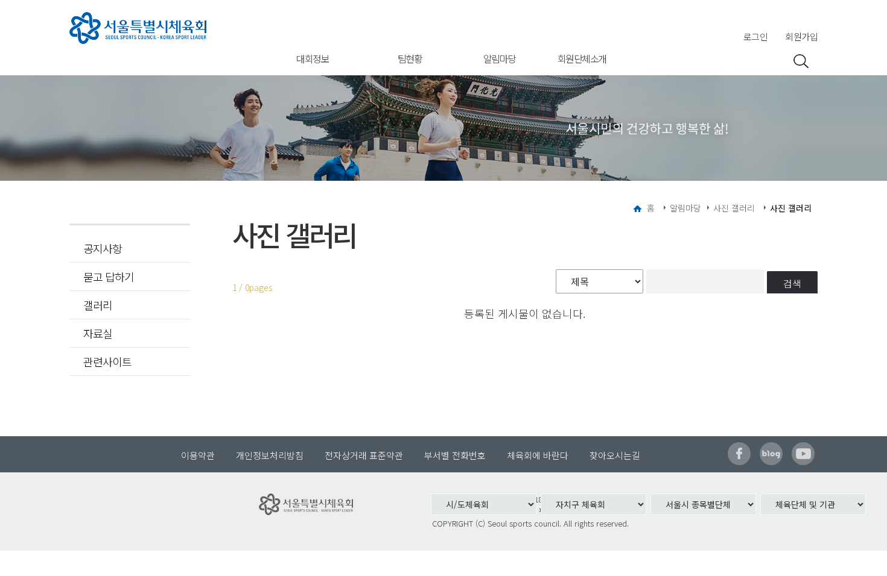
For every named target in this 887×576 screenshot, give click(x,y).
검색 (792, 283)
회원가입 (801, 36)
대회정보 (312, 58)
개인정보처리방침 (270, 455)
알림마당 (499, 58)
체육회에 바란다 (537, 455)
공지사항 (102, 248)
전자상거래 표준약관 (364, 455)
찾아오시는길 (615, 455)
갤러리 (97, 305)
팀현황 (410, 58)
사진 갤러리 (734, 208)
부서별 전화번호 (455, 455)
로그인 (755, 36)
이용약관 (198, 455)
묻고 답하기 (108, 276)
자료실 (97, 333)
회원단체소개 (582, 58)
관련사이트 (107, 361)
